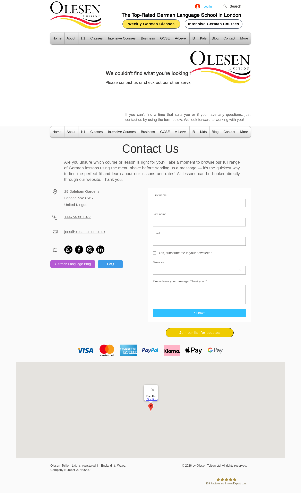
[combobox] (199, 270)
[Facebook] (79, 249)
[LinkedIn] (100, 249)
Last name (159, 214)
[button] (200, 332)
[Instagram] (90, 249)
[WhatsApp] (68, 249)
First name (160, 195)
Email (156, 233)
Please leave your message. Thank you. (180, 281)
